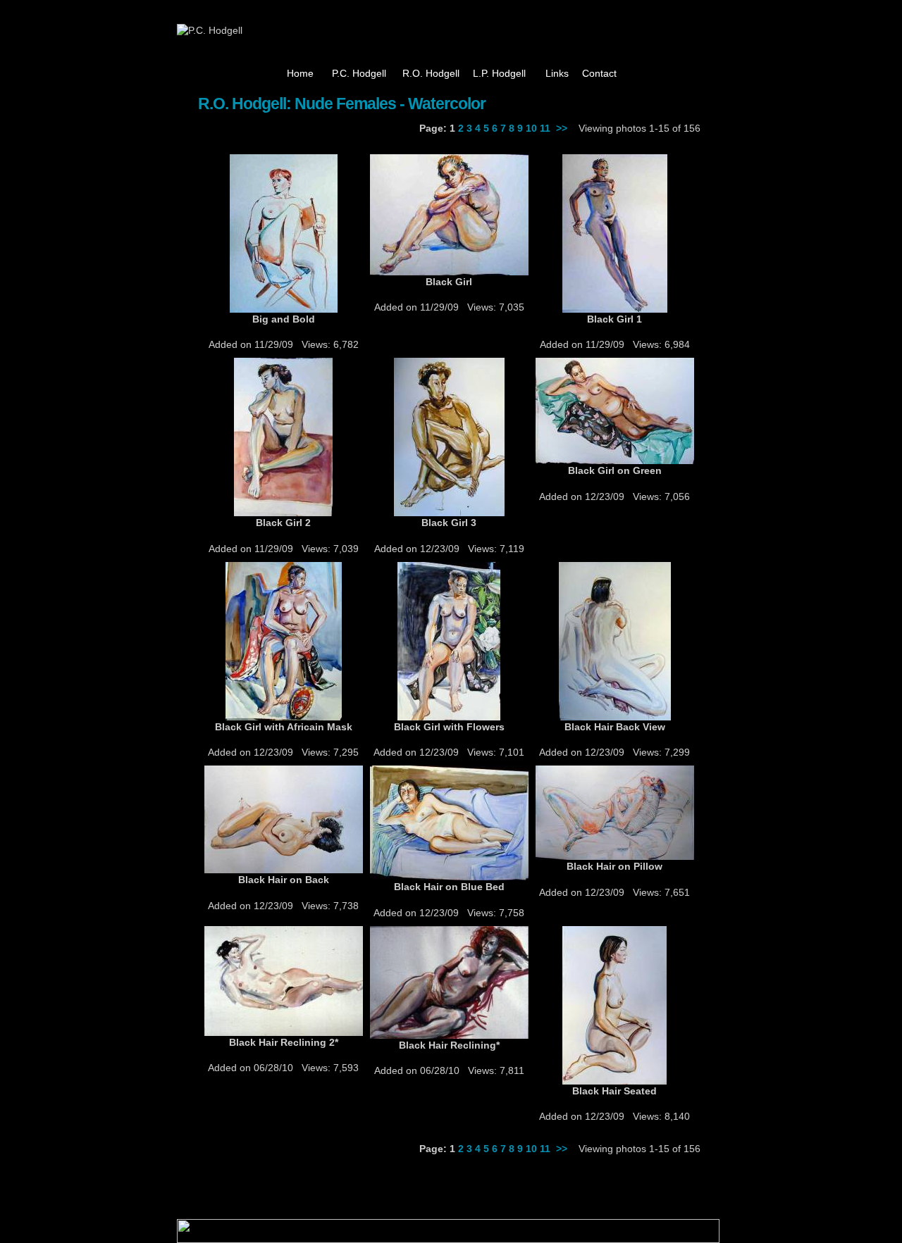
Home (300, 73)
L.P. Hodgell (499, 73)
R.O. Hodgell (430, 73)
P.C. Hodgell (359, 73)
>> (561, 128)
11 (545, 128)
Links (557, 73)
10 (531, 128)
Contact (599, 73)
